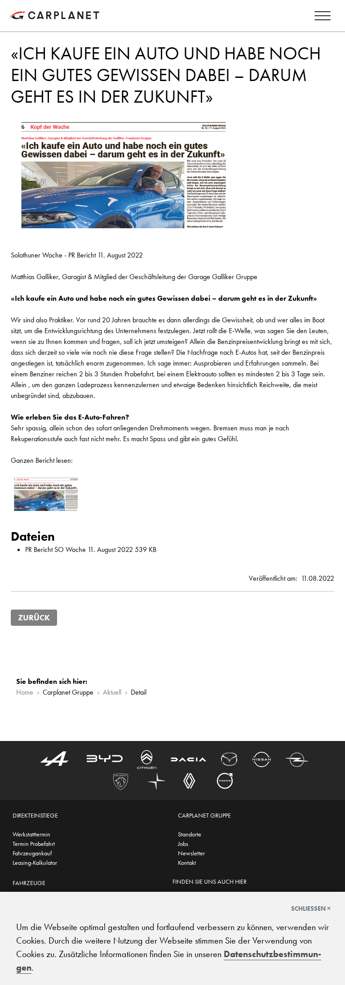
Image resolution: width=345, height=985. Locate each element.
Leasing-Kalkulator (35, 862)
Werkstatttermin (31, 834)
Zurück (34, 618)
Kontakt (187, 862)
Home (24, 692)
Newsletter (191, 853)
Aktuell (112, 692)
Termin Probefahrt (34, 844)
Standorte (189, 834)
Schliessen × (311, 908)
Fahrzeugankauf (32, 853)
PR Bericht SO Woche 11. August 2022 (79, 549)
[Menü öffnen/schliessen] (322, 17)
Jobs (183, 844)
